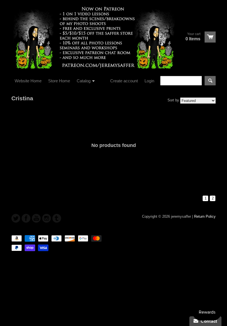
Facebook (26, 218)
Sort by (173, 100)
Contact (207, 321)
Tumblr (56, 218)
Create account (124, 80)
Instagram (46, 218)
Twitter (15, 218)
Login (149, 80)
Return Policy (205, 216)
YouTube (36, 218)
